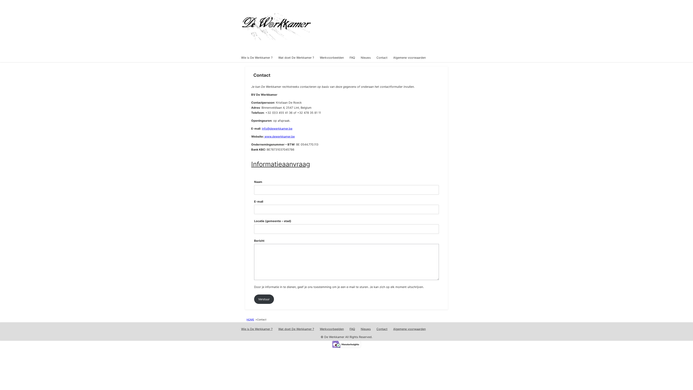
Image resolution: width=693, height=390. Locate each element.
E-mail (258, 201)
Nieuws (366, 57)
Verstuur (264, 299)
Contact (381, 57)
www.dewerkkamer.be (280, 136)
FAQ (352, 57)
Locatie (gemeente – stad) (272, 221)
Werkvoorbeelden (332, 57)
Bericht (259, 240)
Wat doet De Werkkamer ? (296, 57)
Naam (258, 182)
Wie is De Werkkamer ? (257, 57)
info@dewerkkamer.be (277, 128)
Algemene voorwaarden (409, 57)
